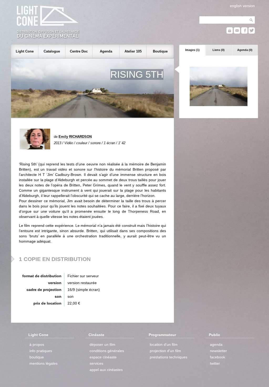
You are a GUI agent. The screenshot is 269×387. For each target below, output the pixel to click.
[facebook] (244, 32)
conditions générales (107, 351)
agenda (216, 344)
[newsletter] (237, 32)
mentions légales (43, 363)
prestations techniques (168, 357)
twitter (215, 363)
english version (242, 6)
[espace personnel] (229, 32)
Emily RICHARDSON (75, 137)
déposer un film (102, 344)
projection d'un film (165, 351)
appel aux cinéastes (106, 370)
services (96, 363)
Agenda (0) (244, 49)
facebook (217, 357)
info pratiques (40, 351)
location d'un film (164, 344)
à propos (36, 344)
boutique (36, 357)
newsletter (218, 351)
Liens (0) (219, 49)
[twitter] (252, 32)
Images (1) (192, 49)
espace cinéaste (103, 357)
